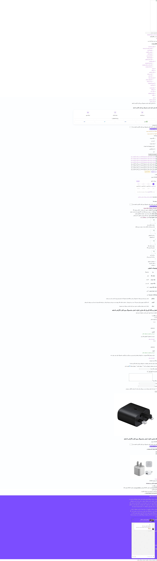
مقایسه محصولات (151, 93)
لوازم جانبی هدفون (148, 59)
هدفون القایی (149, 53)
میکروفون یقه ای (149, 79)
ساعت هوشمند (152, 61)
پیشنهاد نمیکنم (133, 366)
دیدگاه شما (154, 380)
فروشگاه (153, 89)
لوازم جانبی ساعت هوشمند (147, 64)
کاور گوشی (152, 85)
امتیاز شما (155, 371)
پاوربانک (153, 70)
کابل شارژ (150, 75)
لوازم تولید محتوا (152, 77)
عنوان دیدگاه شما (154, 368)
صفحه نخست (152, 87)
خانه (154, 97)
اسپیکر (153, 68)
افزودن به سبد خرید (153, 128)
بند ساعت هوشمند (149, 66)
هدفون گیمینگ (149, 57)
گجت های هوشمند (151, 83)
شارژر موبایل (149, 74)
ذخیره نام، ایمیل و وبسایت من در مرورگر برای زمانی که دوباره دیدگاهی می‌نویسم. (141, 388)
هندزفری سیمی (149, 55)
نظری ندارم (127, 366)
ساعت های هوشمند (148, 63)
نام (156, 383)
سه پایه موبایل (149, 81)
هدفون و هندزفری (151, 46)
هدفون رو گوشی (149, 52)
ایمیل (155, 386)
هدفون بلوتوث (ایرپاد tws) (147, 48)
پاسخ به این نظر (152, 339)
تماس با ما (153, 91)
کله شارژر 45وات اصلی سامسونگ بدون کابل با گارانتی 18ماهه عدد (145, 127)
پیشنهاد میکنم (139, 366)
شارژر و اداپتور (152, 72)
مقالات (153, 95)
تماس (148, 217)
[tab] (114, 262)
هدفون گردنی (149, 50)
